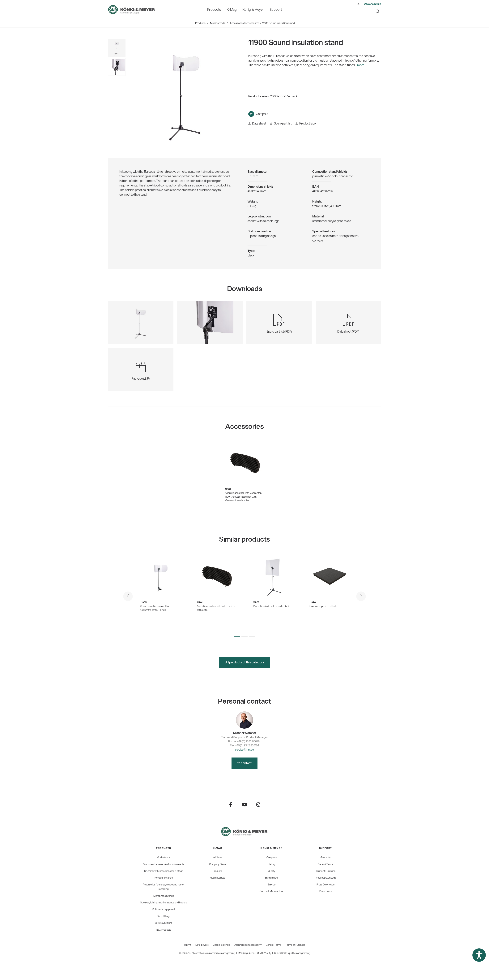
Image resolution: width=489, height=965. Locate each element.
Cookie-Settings (221, 944)
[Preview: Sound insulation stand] (116, 67)
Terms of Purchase (295, 944)
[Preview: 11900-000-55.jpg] (116, 48)
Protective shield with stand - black (271, 606)
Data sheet (259, 123)
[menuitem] (214, 9)
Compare (262, 113)
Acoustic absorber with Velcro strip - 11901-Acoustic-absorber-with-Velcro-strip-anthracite (244, 496)
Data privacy (202, 944)
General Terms (273, 944)
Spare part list (282, 123)
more (360, 65)
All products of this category (244, 662)
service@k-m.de (244, 750)
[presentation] (128, 596)
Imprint (187, 944)
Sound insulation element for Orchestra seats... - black (154, 608)
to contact (244, 763)
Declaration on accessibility (247, 944)
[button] (237, 636)
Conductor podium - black (323, 606)
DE (358, 4)
